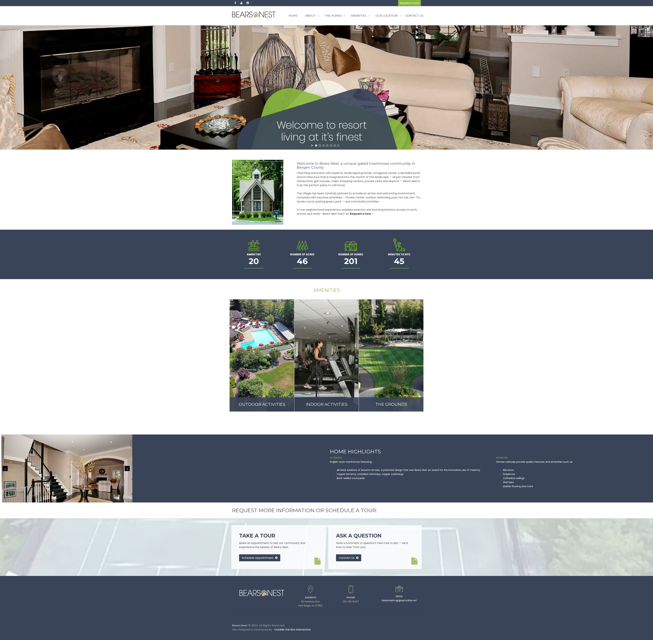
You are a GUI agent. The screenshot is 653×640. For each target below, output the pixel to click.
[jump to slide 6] (335, 145)
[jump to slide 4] (327, 145)
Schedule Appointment (258, 558)
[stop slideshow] (338, 145)
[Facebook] (235, 3)
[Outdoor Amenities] (262, 355)
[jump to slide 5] (331, 145)
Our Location (386, 15)
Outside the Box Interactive (292, 630)
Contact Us (414, 15)
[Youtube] (241, 3)
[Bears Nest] (253, 14)
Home (293, 15)
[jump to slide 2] (320, 145)
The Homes (333, 15)
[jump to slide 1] (316, 145)
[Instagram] (248, 3)
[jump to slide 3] (324, 145)
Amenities (358, 15)
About (310, 15)
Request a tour (360, 214)
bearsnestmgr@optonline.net (399, 600)
